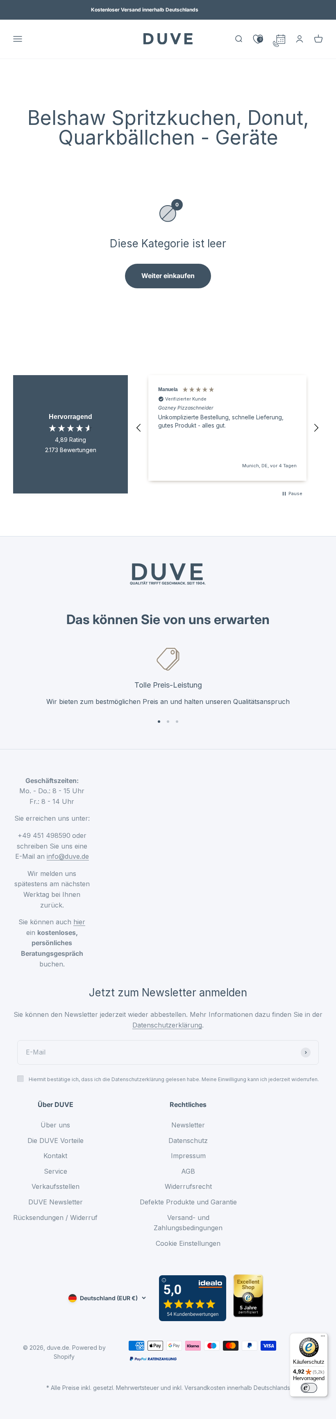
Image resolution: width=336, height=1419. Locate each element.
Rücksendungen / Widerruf (55, 1217)
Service (55, 1171)
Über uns (55, 1125)
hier (79, 922)
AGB (188, 1171)
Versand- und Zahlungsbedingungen (188, 1222)
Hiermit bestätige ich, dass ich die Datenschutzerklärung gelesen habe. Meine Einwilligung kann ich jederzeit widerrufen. (174, 1079)
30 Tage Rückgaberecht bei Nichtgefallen (144, 12)
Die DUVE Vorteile (55, 1140)
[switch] (309, 1388)
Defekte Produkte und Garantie (188, 1202)
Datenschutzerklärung (167, 1025)
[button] (139, 428)
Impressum (188, 1156)
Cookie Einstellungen (188, 1243)
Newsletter (188, 1125)
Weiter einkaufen (168, 276)
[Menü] (323, 1338)
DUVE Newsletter (55, 1202)
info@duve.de (68, 856)
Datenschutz (188, 1140)
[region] (227, 428)
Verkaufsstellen (55, 1186)
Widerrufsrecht (188, 1186)
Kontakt (55, 1156)
